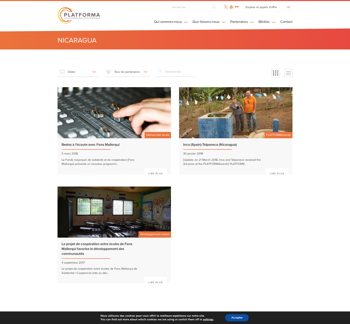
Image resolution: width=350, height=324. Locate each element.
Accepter (237, 318)
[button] (276, 73)
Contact (286, 22)
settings (208, 319)
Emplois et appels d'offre (261, 7)
